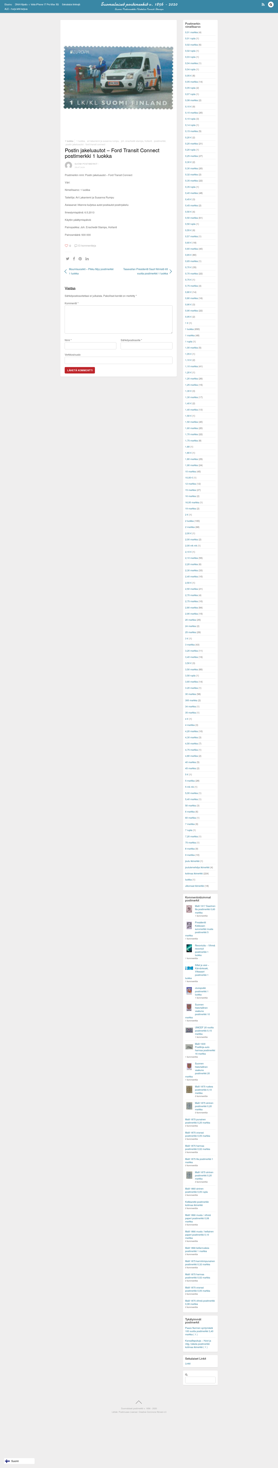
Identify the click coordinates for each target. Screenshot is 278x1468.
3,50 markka (191, 669)
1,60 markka (191, 428)
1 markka (190, 335)
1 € (186, 323)
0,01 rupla (190, 38)
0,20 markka (191, 143)
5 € (186, 774)
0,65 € (188, 254)
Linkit (187, 1363)
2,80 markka (191, 607)
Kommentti (72, 303)
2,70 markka (191, 595)
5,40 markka (191, 799)
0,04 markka (191, 63)
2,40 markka (191, 576)
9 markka (190, 854)
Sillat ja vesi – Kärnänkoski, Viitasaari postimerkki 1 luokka (197, 971)
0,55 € (188, 230)
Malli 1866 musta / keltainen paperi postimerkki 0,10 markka (199, 1234)
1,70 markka (191, 434)
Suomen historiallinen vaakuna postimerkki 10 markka (197, 1011)
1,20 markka (191, 378)
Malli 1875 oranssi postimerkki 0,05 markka (197, 1134)
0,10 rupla (190, 118)
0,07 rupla (190, 94)
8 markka (190, 848)
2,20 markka (191, 564)
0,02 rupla (190, 50)
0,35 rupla (190, 186)
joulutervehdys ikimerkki (197, 867)
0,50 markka (191, 217)
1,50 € (188, 415)
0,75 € (188, 279)
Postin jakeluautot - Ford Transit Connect (85, 144)
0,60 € (188, 242)
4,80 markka (191, 755)
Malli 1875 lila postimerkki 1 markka (199, 1160)
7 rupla (188, 830)
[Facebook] (75, 258)
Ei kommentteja (87, 245)
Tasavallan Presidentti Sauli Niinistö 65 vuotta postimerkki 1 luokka (145, 271)
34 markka (190, 706)
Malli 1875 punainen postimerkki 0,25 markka (197, 1121)
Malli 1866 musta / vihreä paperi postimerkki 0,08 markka (198, 1218)
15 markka (190, 490)
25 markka (190, 632)
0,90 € (188, 304)
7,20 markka (191, 836)
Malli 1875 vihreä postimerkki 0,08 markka (200, 1302)
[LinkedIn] (87, 258)
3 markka (190, 644)
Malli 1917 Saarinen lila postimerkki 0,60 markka (205, 909)
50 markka (190, 805)
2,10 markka (191, 557)
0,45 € (188, 199)
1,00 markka (191, 347)
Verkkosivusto (73, 354)
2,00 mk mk (191, 545)
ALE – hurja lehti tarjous (16, 8)
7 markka (190, 824)
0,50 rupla (190, 223)
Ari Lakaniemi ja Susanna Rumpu (103, 141)
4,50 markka (191, 743)
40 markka (190, 762)
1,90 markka (191, 465)
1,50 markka (191, 421)
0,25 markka (191, 156)
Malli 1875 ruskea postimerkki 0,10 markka (204, 1090)
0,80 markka (191, 298)
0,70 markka (191, 273)
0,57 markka (191, 236)
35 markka (190, 712)
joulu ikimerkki (192, 861)
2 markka (190, 527)
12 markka (190, 483)
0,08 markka (191, 100)
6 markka (190, 811)
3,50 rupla (190, 675)
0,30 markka (191, 168)
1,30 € (188, 390)
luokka (188, 879)
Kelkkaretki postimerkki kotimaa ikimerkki (197, 1203)
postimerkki (160, 141)
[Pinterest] (81, 258)
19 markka (190, 508)
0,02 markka (191, 44)
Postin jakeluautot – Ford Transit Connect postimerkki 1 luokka (112, 152)
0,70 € (188, 267)
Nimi (68, 340)
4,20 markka (191, 731)
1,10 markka (191, 366)
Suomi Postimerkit (86, 163)
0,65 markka (191, 261)
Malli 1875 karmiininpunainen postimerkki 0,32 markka (200, 1262)
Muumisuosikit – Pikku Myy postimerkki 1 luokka (91, 271)
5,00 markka (191, 793)
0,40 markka (191, 193)
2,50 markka (191, 588)
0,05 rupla (190, 87)
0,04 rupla (190, 69)
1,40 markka (191, 409)
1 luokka (69, 141)
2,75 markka (191, 601)
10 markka (190, 471)
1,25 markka (191, 384)
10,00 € (189, 477)
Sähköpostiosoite (131, 340)
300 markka (191, 700)
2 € (186, 514)
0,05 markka (191, 81)
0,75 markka (191, 285)
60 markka (190, 817)
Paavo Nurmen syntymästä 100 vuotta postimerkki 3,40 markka (199, 1331)
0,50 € (188, 211)
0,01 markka (191, 32)
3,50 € (188, 663)
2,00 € (188, 533)
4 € (186, 718)
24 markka (190, 626)
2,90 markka (191, 613)
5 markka (190, 780)
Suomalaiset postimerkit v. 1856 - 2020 (139, 1408)
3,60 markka (191, 681)
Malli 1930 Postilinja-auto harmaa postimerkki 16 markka (205, 1048)
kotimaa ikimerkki (194, 873)
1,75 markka (191, 440)
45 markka (190, 768)
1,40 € (188, 403)
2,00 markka (191, 539)
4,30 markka (191, 737)
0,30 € (188, 162)
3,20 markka (191, 650)
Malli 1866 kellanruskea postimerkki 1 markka (197, 1249)
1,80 (187, 446)
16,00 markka (192, 502)
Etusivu (8, 4)
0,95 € (188, 316)
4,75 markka (191, 749)
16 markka (190, 496)
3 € (186, 638)
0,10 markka (191, 112)
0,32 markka (191, 174)
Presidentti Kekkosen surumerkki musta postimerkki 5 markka (199, 929)
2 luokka (189, 520)
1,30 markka (191, 397)
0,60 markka (191, 248)
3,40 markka (191, 657)
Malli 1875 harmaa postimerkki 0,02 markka (197, 1147)
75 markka (190, 842)
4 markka (190, 725)
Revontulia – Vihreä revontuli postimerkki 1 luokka (205, 950)
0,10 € (188, 106)
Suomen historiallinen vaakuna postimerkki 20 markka (197, 1070)
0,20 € (188, 137)
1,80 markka (191, 459)
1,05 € (188, 353)
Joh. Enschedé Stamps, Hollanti (136, 141)
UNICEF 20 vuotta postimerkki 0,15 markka (204, 1030)
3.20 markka (191, 687)
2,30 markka (191, 570)
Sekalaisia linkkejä (71, 4)
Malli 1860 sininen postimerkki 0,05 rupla (196, 1190)
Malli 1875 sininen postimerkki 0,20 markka (204, 1106)
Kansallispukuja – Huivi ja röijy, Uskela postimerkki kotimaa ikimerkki (198, 1344)
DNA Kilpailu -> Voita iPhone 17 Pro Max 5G (37, 4)
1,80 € (188, 452)
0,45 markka (191, 205)
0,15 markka (191, 131)
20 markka (190, 619)
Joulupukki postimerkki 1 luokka (201, 991)
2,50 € (188, 582)
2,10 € (188, 551)
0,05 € (188, 75)
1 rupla (188, 341)
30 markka (190, 694)
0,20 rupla (190, 149)
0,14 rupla (190, 125)
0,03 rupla (190, 56)
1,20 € (188, 372)
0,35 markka (191, 180)
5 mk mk (189, 786)
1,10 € (188, 360)
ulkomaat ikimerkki (194, 885)
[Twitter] (68, 258)
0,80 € (188, 292)
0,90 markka (191, 310)
